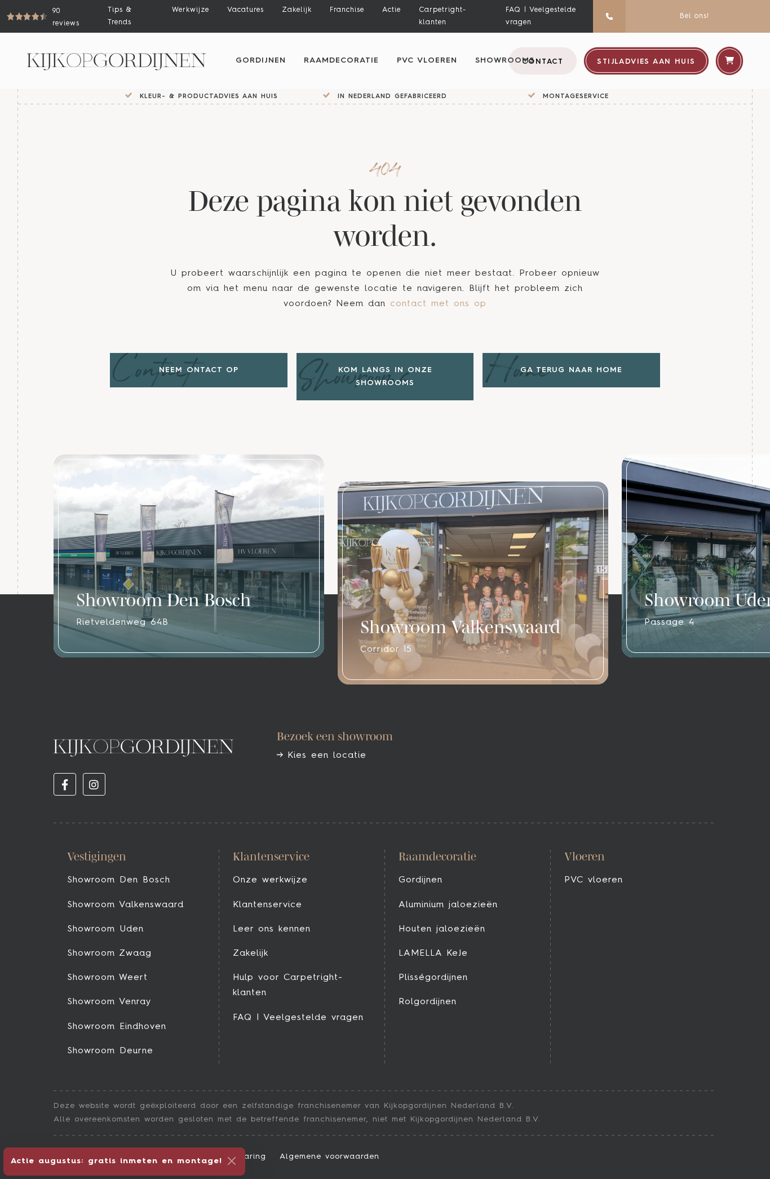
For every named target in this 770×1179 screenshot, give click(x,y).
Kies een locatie (324, 755)
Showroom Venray (109, 1001)
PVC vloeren (427, 60)
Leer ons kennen (272, 929)
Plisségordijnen (433, 977)
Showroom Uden (105, 929)
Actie (391, 10)
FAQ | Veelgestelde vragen (541, 16)
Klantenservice (267, 904)
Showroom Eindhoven (116, 1026)
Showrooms (504, 60)
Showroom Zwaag (109, 953)
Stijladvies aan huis (646, 61)
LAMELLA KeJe (433, 953)
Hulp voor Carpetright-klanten (288, 985)
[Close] (232, 1161)
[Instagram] (94, 784)
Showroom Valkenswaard (125, 904)
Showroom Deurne (110, 1051)
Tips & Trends (120, 16)
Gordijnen (261, 60)
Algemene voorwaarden (329, 1156)
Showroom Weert (107, 977)
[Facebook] (65, 784)
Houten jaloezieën (442, 929)
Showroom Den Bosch (118, 880)
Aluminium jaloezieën (448, 904)
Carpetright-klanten (442, 16)
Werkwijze (190, 10)
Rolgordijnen (428, 1001)
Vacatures (245, 10)
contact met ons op (438, 303)
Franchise (347, 10)
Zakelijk (297, 10)
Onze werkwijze (270, 880)
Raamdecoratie (341, 60)
